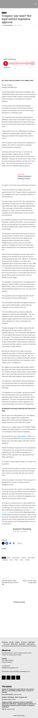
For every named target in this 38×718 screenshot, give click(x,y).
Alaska (8, 557)
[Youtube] (18, 677)
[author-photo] (19, 599)
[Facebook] (3, 29)
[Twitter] (7, 29)
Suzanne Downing (8, 25)
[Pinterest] (11, 29)
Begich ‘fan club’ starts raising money (29, 581)
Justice (4, 709)
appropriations (16, 557)
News (11, 559)
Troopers (27, 559)
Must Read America (7, 694)
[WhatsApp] (15, 29)
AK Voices (9, 10)
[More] (20, 29)
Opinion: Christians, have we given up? (14, 697)
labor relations (31, 557)
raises (21, 559)
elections (23, 557)
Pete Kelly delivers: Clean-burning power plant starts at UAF (10, 582)
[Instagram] (8, 677)
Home (3, 10)
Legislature (5, 559)
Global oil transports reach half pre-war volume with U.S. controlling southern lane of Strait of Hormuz (18, 690)
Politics (16, 559)
